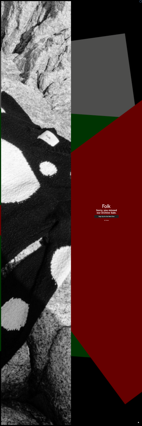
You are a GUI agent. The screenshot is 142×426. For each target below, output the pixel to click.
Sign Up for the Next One (106, 216)
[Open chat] (138, 422)
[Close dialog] (141, 1)
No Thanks (106, 220)
